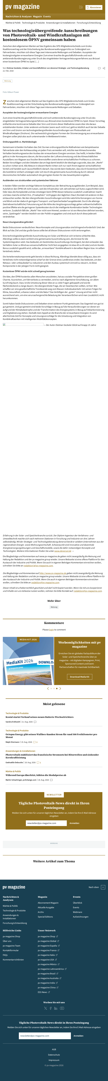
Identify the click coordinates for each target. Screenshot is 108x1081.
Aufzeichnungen (80, 916)
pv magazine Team (11, 945)
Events (47, 16)
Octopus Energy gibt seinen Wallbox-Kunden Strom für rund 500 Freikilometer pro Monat (51, 735)
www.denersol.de (62, 551)
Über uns (7, 941)
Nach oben (94, 887)
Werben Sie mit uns (54, 1002)
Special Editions (45, 916)
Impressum (54, 1060)
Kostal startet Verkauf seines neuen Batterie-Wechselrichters (40, 717)
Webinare (77, 912)
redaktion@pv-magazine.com (45, 582)
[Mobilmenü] (81, 7)
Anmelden (74, 823)
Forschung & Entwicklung (89, 22)
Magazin (37, 16)
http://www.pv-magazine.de (52, 573)
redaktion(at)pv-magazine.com (38, 565)
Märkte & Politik (13, 22)
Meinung (7, 81)
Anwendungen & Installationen (60, 22)
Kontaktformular (11, 950)
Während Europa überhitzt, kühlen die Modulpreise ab (36, 775)
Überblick (77, 902)
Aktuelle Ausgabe (46, 907)
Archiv (41, 912)
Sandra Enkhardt (13, 721)
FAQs (5, 955)
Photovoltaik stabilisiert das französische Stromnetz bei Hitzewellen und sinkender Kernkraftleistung (52, 756)
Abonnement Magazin (48, 902)
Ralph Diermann (12, 742)
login (51, 629)
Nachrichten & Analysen (19, 16)
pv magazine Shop (11, 936)
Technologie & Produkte (33, 22)
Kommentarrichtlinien (13, 959)
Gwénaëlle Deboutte (14, 762)
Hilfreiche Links (12, 930)
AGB (54, 1049)
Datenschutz (54, 1054)
